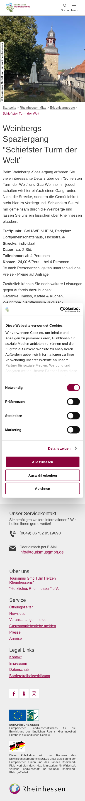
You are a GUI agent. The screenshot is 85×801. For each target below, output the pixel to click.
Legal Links (21, 650)
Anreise (15, 638)
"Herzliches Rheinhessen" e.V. (34, 588)
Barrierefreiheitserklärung (29, 676)
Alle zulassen (42, 462)
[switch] (73, 401)
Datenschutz (19, 669)
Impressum (18, 663)
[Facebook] (13, 693)
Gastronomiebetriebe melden (32, 626)
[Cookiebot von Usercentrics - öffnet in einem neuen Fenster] (60, 309)
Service (17, 600)
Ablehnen (42, 488)
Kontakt (15, 657)
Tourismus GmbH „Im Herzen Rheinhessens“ (32, 580)
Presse (15, 632)
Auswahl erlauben (42, 475)
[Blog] (24, 693)
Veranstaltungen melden (29, 620)
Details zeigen (59, 448)
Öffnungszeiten (21, 607)
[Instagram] (34, 693)
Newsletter (18, 613)
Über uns (19, 571)
